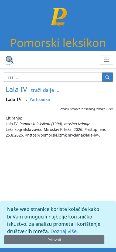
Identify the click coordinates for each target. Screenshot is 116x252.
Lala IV (16, 89)
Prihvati (54, 239)
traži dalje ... (45, 90)
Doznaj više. (64, 231)
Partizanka (39, 99)
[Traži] (107, 77)
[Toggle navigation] (106, 60)
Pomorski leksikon (58, 42)
